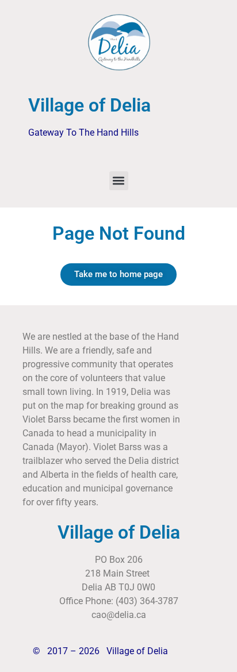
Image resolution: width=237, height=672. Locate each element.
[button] (118, 180)
